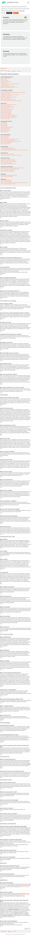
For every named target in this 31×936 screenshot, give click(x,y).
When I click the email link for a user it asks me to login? (11, 100)
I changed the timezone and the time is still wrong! (10, 94)
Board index (4, 68)
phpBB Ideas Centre (25, 894)
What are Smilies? (4, 124)
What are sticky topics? (5, 129)
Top (2, 199)
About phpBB (25, 886)
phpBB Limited (3, 885)
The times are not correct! (5, 93)
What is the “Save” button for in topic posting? (9, 116)
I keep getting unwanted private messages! (8, 148)
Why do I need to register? (5, 78)
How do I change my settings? (6, 91)
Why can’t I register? (4, 80)
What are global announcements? (7, 127)
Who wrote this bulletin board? (6, 180)
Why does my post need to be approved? (8, 117)
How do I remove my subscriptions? (7, 171)
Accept (16, 13)
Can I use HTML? (4, 123)
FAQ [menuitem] (9, 71)
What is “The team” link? (5, 143)
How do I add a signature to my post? (7, 106)
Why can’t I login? (4, 82)
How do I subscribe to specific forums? (8, 170)
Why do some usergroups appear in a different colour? (11, 141)
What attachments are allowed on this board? (9, 175)
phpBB (3, 348)
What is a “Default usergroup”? (6, 142)
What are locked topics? (5, 130)
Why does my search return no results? (8, 160)
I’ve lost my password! (5, 85)
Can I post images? (4, 125)
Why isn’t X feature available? (6, 181)
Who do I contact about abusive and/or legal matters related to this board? (14, 182)
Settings (9, 13)
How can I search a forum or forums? (7, 159)
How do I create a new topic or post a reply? (9, 104)
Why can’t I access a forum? (6, 111)
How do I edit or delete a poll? (6, 110)
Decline (3, 13)
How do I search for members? (6, 162)
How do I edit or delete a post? (6, 105)
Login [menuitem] (20, 71)
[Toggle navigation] (28, 2)
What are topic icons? (5, 131)
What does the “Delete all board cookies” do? (9, 87)
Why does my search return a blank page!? (9, 161)
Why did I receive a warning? (6, 113)
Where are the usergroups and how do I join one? (10, 139)
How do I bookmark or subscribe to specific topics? (10, 168)
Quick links (4, 70)
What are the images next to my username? (9, 97)
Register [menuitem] (14, 71)
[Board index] (7, 2)
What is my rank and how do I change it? (8, 99)
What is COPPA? (4, 79)
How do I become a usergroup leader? (8, 140)
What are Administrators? (5, 135)
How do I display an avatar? (6, 98)
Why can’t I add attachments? (6, 112)
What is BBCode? (4, 122)
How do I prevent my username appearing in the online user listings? (13, 92)
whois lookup (25, 905)
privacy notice (22, 10)
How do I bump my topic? (5, 118)
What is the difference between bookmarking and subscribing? (12, 167)
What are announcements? (6, 128)
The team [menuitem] (11, 931)
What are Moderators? (5, 136)
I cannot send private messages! (7, 147)
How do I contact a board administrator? (8, 183)
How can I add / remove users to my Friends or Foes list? (11, 155)
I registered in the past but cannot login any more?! (10, 83)
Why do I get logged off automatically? (8, 86)
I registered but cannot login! (6, 81)
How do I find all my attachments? (7, 176)
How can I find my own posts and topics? (8, 163)
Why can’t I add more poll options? (7, 109)
